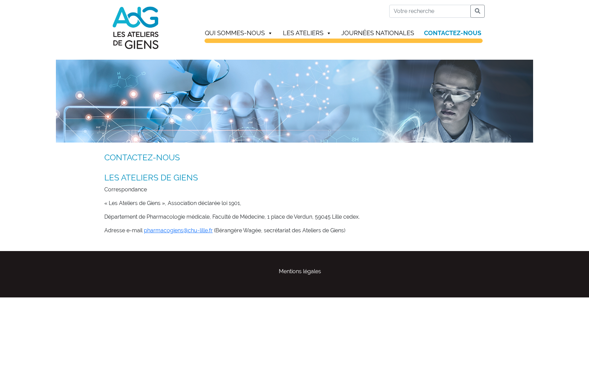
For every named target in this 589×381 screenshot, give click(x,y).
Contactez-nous (452, 32)
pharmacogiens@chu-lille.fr (178, 230)
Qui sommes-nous (235, 32)
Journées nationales (377, 32)
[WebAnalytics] (13, 301)
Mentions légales (300, 271)
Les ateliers (303, 32)
